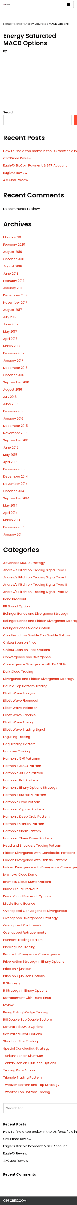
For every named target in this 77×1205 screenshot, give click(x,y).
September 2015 (16, 440)
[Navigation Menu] (69, 4)
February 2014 (14, 527)
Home (7, 24)
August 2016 (12, 389)
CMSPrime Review (17, 158)
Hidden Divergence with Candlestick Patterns (39, 852)
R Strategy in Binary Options (25, 990)
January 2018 (13, 288)
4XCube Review (15, 180)
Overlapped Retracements (24, 932)
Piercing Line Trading (19, 947)
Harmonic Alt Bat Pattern (23, 773)
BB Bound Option (16, 606)
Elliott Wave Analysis (19, 693)
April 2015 (10, 462)
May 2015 (10, 454)
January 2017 (13, 360)
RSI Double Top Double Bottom (27, 1019)
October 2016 (13, 375)
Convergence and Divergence (27, 657)
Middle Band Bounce (19, 903)
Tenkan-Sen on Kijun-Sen (23, 1055)
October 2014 (13, 491)
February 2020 (14, 244)
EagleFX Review (15, 172)
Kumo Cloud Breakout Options (27, 896)
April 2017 (10, 338)
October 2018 (13, 259)
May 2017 (10, 331)
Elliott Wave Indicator (20, 707)
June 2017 (10, 324)
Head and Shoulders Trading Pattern (32, 845)
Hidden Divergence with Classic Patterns (35, 860)
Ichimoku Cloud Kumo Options (27, 881)
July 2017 (10, 317)
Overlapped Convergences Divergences (35, 910)
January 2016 (13, 418)
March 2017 (11, 346)
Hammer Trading (16, 751)
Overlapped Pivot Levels (22, 925)
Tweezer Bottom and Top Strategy (31, 1084)
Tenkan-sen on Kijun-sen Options (29, 1063)
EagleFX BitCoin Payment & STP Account (35, 165)
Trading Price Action (19, 1070)
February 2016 (13, 411)
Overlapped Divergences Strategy (30, 918)
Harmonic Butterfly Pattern (24, 794)
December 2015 (15, 425)
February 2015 (14, 469)
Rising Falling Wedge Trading (25, 1012)
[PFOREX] (6, 4)
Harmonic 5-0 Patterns (21, 758)
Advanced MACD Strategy (24, 562)
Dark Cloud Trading (18, 671)
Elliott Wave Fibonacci (20, 700)
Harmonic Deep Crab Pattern (26, 816)
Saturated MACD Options (23, 1026)
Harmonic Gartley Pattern (23, 823)
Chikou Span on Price (19, 642)
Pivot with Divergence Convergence (31, 954)
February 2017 (13, 353)
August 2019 (12, 251)
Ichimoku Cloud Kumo (20, 874)
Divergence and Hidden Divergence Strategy (38, 678)
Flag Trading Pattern (19, 744)
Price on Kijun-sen (17, 968)
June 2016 (10, 404)
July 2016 (10, 396)
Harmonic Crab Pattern (21, 802)
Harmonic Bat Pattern (20, 780)
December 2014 (15, 476)
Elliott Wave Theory (18, 722)
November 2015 (15, 433)
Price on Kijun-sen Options (24, 976)
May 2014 (10, 505)
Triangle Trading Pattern (22, 1077)
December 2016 (15, 367)
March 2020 (12, 237)
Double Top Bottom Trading (25, 686)
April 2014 (10, 512)
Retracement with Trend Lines (27, 997)
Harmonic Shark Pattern (22, 831)
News (18, 24)
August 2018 (12, 266)
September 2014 (16, 498)
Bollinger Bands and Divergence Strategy (35, 613)
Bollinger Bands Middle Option (26, 628)
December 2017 (15, 295)
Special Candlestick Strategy (26, 1048)
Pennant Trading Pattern (23, 939)
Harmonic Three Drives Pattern (27, 838)
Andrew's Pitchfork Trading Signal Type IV (35, 591)
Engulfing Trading (16, 736)
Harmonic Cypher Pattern (23, 809)
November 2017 (15, 302)
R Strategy (11, 983)
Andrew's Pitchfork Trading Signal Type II (34, 577)
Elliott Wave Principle (19, 715)
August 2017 (12, 309)
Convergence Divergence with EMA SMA (34, 664)
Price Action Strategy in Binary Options (33, 961)
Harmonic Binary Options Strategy (30, 787)
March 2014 (12, 520)
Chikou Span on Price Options (26, 649)
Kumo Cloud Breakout (20, 889)
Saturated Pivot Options (22, 1034)
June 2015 (11, 447)
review (8, 1005)
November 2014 (15, 483)
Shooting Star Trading (20, 1041)
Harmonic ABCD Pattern (22, 765)
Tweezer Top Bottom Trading (26, 1092)
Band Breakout (15, 599)
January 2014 (13, 534)
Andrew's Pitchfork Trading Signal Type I (34, 570)
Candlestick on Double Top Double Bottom (37, 635)
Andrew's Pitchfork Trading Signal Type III (35, 584)
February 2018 (13, 280)
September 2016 (16, 382)
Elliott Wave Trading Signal (24, 729)
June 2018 (10, 273)
